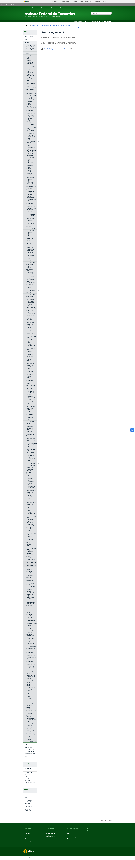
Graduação (28, 835)
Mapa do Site (108, 8)
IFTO (41, 25)
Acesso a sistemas (95, 21)
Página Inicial (35, 25)
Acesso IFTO (70, 831)
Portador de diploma (73, 837)
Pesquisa (58, 25)
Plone (47, 858)
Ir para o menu (38, 7)
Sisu (68, 835)
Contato (87, 21)
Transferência (71, 839)
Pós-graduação (29, 837)
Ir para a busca (47, 7)
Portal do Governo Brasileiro (8, 5)
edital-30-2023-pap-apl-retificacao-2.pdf (55, 49)
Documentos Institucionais (53, 831)
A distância (28, 831)
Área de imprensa (107, 21)
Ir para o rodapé (57, 7)
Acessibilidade (89, 8)
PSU (68, 833)
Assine (90, 831)
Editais (62, 25)
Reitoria (45, 25)
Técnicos (27, 833)
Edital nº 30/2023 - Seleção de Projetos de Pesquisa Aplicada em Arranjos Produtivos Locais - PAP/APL (48, 27)
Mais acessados (50, 833)
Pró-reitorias (51, 25)
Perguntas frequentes (77, 21)
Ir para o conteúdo (28, 7)
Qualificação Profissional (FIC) (33, 841)
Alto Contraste (98, 8)
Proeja (27, 839)
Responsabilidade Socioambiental (51, 835)
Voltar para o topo (106, 820)
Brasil (29, 1)
